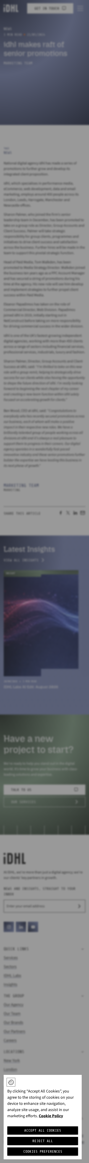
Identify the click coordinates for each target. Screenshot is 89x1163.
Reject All (42, 1141)
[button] (11, 1082)
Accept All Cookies (42, 1130)
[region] (43, 1117)
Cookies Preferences (42, 1151)
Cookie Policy (51, 1116)
